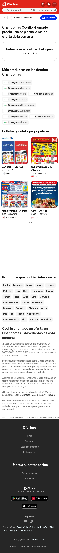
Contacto (29, 441)
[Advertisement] (29, 244)
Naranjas (8, 308)
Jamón (6, 296)
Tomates (20, 308)
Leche (6, 285)
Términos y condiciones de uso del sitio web (29, 546)
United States (25, 530)
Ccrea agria (33, 313)
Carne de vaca (10, 319)
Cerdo (25, 302)
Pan (18, 291)
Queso (29, 285)
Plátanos (33, 308)
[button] (48, 4)
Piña (24, 319)
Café (25, 291)
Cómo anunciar (29, 473)
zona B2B (29, 478)
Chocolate (37, 291)
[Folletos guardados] (43, 4)
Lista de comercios (29, 446)
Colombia (34, 527)
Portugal (13, 530)
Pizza (16, 296)
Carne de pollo (11, 302)
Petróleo (7, 291)
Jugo (25, 296)
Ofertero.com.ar (37, 539)
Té (12, 313)
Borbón (34, 319)
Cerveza (44, 296)
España (43, 527)
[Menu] (54, 4)
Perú (5, 530)
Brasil (19, 527)
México (52, 527)
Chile (25, 527)
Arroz (44, 308)
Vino (34, 296)
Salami (49, 291)
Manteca (17, 285)
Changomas (19, 82)
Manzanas (37, 302)
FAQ (29, 435)
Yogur (40, 285)
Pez (5, 313)
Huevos (50, 285)
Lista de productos (30, 452)
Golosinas (46, 319)
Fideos (20, 313)
